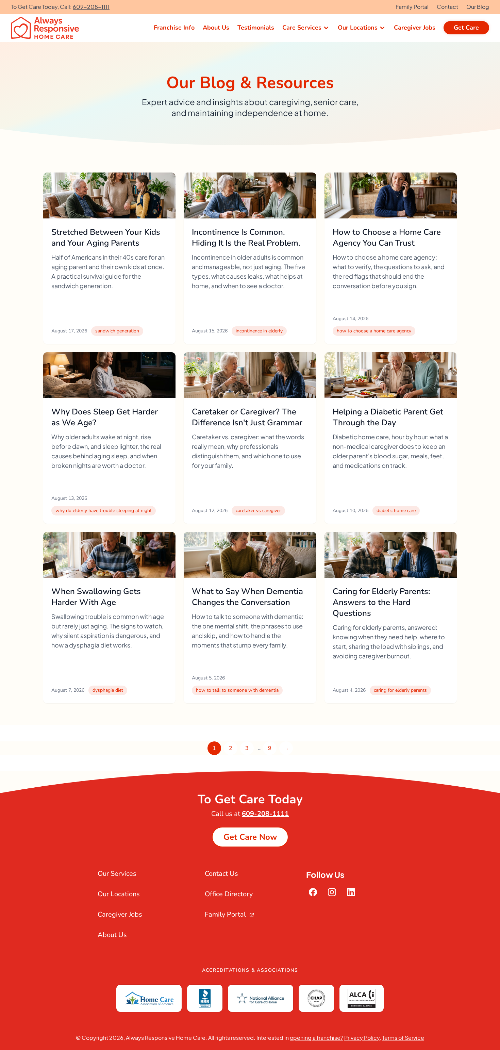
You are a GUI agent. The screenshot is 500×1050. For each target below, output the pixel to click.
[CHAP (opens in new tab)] (316, 998)
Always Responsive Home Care (165, 1037)
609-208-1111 (91, 6)
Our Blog (477, 6)
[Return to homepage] (47, 28)
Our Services (117, 873)
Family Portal (412, 6)
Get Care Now (250, 837)
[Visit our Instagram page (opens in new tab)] (332, 892)
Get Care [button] (466, 27)
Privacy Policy (362, 1037)
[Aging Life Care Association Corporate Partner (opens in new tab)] (361, 998)
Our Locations (119, 894)
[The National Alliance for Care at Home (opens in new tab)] (260, 998)
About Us (112, 934)
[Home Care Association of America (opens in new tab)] (149, 998)
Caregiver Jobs (120, 914)
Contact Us (221, 873)
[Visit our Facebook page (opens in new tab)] (313, 892)
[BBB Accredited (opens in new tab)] (204, 998)
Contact (447, 6)
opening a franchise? (316, 1037)
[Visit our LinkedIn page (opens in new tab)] (351, 892)
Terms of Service (403, 1037)
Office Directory (229, 894)
